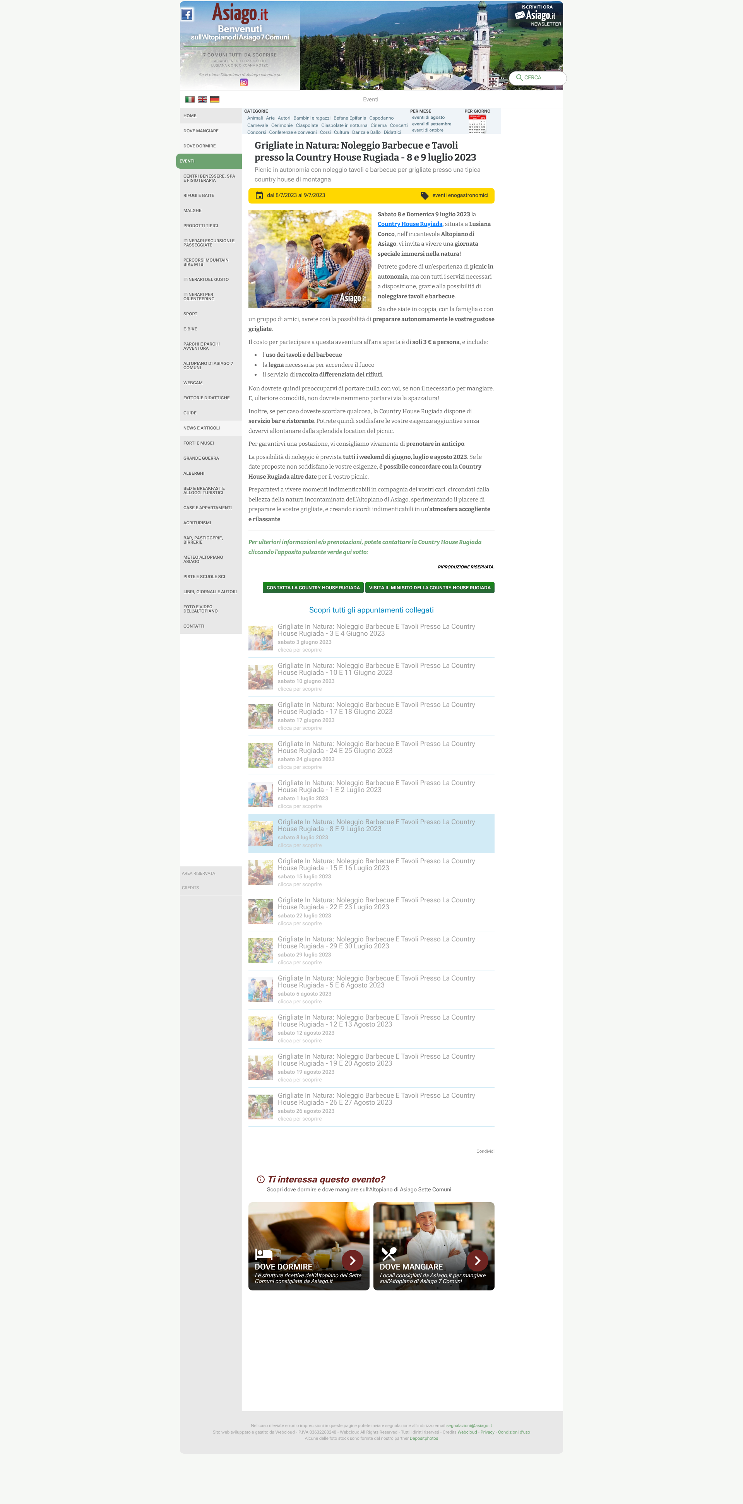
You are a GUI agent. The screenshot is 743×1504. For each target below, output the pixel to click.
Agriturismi (197, 522)
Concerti (398, 125)
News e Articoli (201, 428)
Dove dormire (199, 146)
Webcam (193, 382)
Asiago (221, 61)
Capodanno (382, 118)
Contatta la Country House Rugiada (313, 587)
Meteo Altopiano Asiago (203, 559)
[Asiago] (240, 13)
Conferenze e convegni (293, 132)
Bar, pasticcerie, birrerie (203, 540)
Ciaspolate (307, 125)
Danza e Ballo (366, 132)
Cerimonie (282, 125)
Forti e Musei (198, 443)
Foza (247, 61)
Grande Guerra (201, 458)
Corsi (325, 132)
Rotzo (262, 66)
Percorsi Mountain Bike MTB (206, 262)
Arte (270, 118)
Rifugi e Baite (198, 195)
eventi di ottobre (427, 130)
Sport (190, 314)
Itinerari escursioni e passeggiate (209, 243)
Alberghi (193, 473)
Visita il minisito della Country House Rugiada (430, 587)
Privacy (488, 1432)
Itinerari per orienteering (198, 296)
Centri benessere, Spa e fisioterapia (209, 178)
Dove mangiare (201, 130)
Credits (190, 887)
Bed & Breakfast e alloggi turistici (204, 490)
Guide (190, 413)
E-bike (190, 329)
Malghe (192, 210)
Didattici (392, 132)
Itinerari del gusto (206, 279)
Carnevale (257, 125)
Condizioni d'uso (514, 1432)
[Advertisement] (211, 750)
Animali (255, 118)
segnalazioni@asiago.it (469, 1425)
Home (189, 115)
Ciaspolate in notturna (344, 125)
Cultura (341, 132)
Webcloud (467, 1432)
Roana (249, 66)
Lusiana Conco (226, 66)
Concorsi (256, 132)
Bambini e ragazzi (311, 118)
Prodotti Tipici (200, 225)
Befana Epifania (350, 118)
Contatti (193, 626)
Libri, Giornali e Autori (210, 591)
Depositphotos (424, 1438)
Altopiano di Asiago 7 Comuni (208, 365)
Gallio (259, 61)
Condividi (485, 1151)
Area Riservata (198, 873)
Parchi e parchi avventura (201, 346)
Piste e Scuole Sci (204, 576)
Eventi (187, 161)
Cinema (379, 125)
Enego (235, 61)
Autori (284, 118)
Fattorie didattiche (206, 397)
